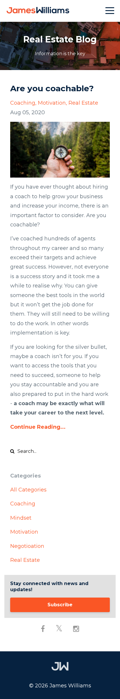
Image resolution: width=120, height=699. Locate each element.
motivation (52, 103)
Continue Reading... (38, 427)
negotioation (27, 546)
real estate (83, 103)
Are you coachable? (52, 88)
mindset (20, 518)
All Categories (28, 490)
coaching (22, 103)
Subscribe (60, 604)
